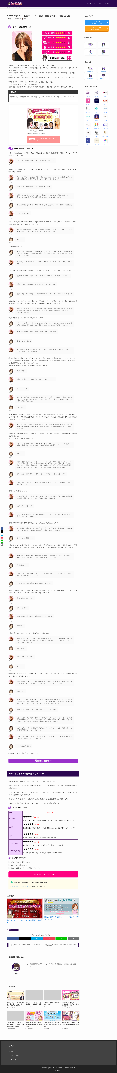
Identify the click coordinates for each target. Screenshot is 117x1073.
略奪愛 (90, 54)
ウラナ (16, 930)
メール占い (14, 1060)
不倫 (103, 47)
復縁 (90, 47)
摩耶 (16, 974)
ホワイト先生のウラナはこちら (43, 874)
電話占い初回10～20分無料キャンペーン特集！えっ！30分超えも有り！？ (61, 918)
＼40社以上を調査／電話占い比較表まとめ (97, 28)
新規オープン (103, 78)
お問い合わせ (59, 1067)
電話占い (11, 930)
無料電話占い (90, 71)
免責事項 (51, 1067)
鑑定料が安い (90, 78)
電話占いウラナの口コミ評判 (21, 886)
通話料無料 (103, 71)
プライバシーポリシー (69, 1067)
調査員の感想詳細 (44, 761)
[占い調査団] (15, 3)
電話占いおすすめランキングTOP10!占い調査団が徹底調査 (24, 921)
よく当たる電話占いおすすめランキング (96, 22)
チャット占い (15, 1056)
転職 (103, 54)
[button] (13, 938)
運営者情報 (45, 1067)
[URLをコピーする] (73, 938)
